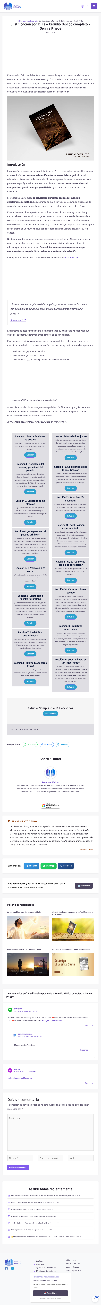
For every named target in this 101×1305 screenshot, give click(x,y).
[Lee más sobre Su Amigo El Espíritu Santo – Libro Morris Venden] (73, 964)
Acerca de (40, 1264)
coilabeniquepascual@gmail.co (20, 1078)
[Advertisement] (50, 55)
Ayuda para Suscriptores (46, 1268)
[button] (87, 6)
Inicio (20, 21)
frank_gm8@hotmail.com (52, 1021)
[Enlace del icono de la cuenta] (82, 6)
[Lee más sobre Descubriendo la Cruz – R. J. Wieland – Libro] (28, 964)
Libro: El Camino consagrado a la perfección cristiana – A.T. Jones (72, 913)
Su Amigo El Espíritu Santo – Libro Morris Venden (71, 950)
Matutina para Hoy (73, 1270)
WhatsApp (50, 866)
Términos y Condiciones (46, 1271)
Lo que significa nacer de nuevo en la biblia (24, 912)
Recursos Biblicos (25, 1034)
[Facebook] (6, 1268)
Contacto (40, 1261)
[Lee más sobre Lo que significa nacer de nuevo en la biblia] (28, 927)
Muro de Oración (72, 1267)
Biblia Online (71, 1260)
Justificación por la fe (30, 21)
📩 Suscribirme (84, 886)
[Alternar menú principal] (94, 6)
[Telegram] (12, 1268)
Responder (89, 1026)
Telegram (33, 866)
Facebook (67, 866)
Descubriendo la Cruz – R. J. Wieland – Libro (24, 950)
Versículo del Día (73, 1264)
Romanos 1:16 (71, 257)
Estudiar (30, 455)
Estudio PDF (50, 713)
